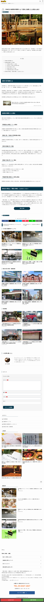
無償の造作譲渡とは (9, 60)
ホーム (3, 549)
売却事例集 (5, 419)
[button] (5, 221)
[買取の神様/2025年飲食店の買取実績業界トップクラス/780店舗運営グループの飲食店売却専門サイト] (3, 1)
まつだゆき (7, 363)
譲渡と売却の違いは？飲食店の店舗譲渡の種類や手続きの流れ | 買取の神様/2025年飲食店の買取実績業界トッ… (26, 103)
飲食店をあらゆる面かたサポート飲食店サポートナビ (11, 577)
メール (5, 396)
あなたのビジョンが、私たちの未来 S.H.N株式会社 (30, 577)
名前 (4, 392)
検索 (41, 481)
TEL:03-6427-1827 (22, 586)
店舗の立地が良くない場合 (11, 68)
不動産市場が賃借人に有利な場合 (12, 69)
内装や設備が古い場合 (11, 66)
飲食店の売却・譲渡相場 (8, 426)
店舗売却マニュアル (6, 215)
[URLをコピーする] (39, 221)
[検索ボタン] (40, 1)
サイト (4, 401)
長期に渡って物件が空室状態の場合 (13, 65)
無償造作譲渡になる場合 (10, 62)
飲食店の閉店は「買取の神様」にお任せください (14, 71)
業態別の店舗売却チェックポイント (10, 424)
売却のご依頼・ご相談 (6, 553)
